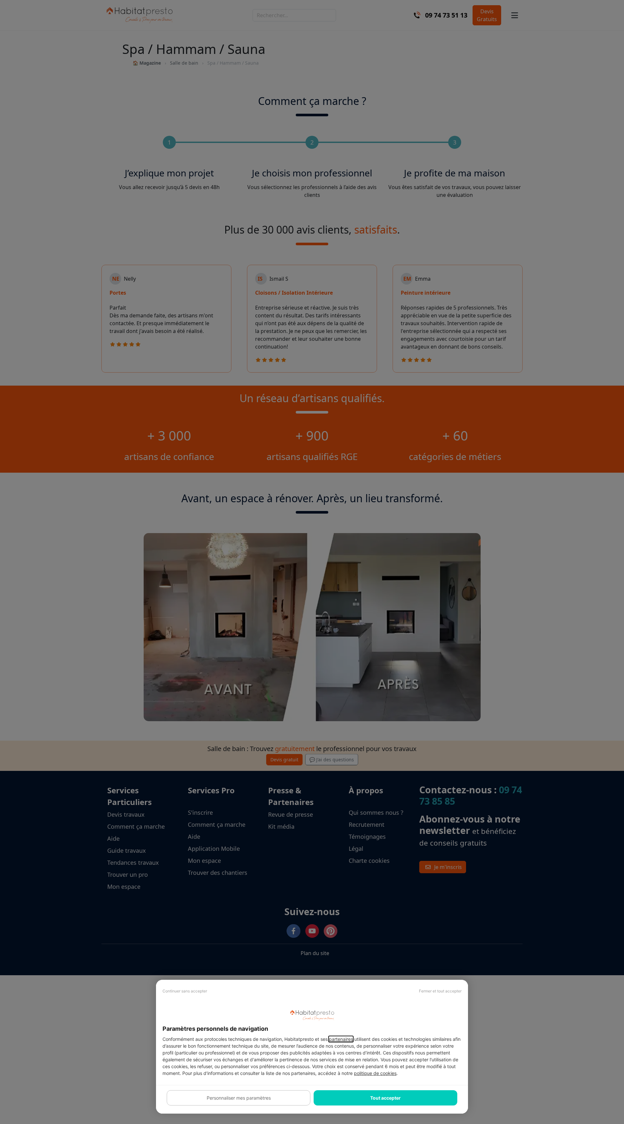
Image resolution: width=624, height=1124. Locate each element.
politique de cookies (375, 1073)
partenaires (341, 1039)
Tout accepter (385, 1098)
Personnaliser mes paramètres (239, 1098)
